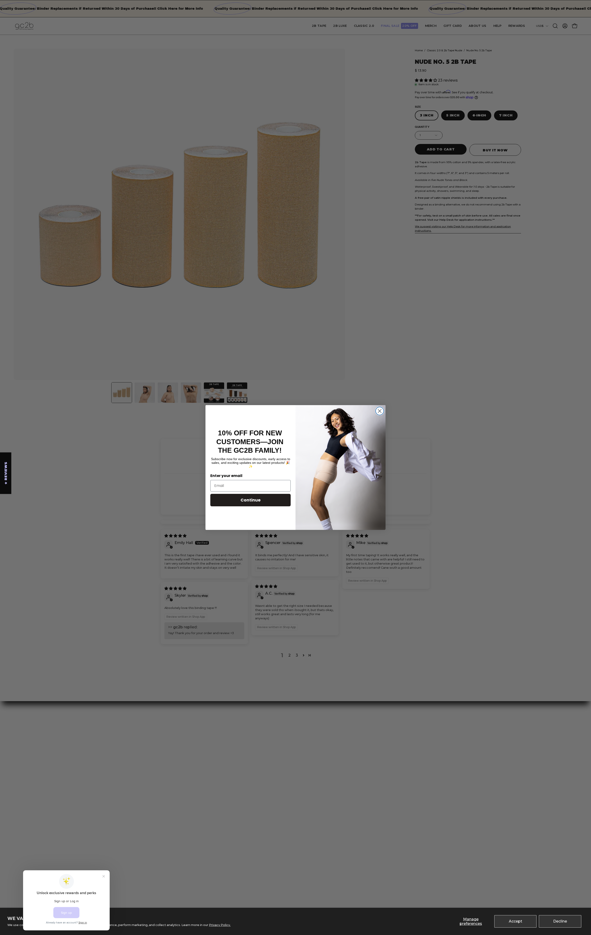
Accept (515, 921)
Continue (251, 500)
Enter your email (226, 475)
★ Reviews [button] (6, 473)
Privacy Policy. (220, 925)
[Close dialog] (380, 411)
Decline (560, 921)
